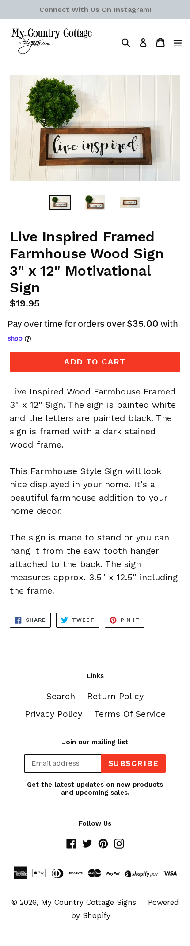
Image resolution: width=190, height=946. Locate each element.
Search (60, 696)
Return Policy (115, 696)
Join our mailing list (95, 742)
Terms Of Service (130, 714)
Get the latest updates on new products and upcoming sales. (95, 789)
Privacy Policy (53, 714)
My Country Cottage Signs (88, 902)
